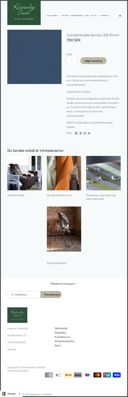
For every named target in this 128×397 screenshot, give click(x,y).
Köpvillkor (60, 332)
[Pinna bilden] (85, 132)
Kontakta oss (62, 336)
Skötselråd (61, 328)
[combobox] (11, 393)
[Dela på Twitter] (80, 132)
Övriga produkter (57, 262)
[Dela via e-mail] (89, 132)
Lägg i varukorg (93, 60)
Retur (58, 345)
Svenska (12, 393)
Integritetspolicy (64, 341)
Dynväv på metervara (59, 195)
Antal (69, 54)
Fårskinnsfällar (16, 195)
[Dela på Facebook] (76, 132)
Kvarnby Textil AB (35, 367)
